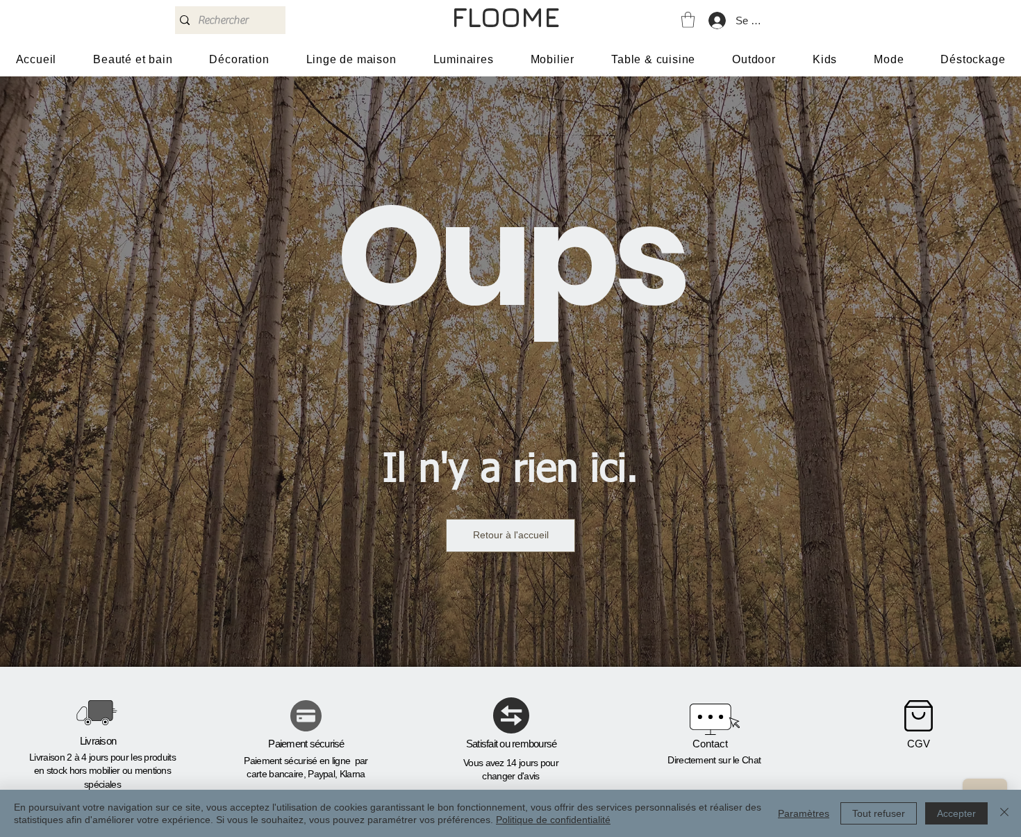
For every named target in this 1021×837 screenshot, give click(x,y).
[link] (688, 20)
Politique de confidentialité (553, 819)
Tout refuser (878, 813)
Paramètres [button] (803, 813)
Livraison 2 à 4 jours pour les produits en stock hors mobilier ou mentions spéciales (102, 771)
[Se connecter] (716, 20)
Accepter (956, 813)
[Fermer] (1004, 813)
